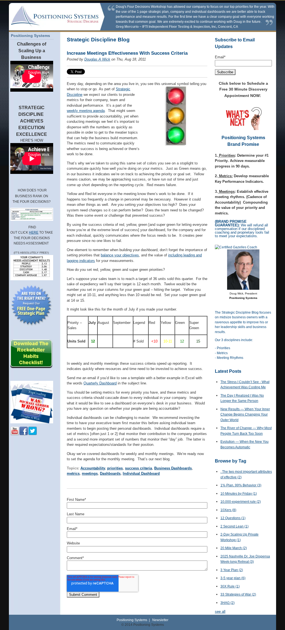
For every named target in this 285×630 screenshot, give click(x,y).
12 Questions (232, 518)
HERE (33, 232)
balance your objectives (120, 255)
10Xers (228, 510)
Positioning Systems (132, 620)
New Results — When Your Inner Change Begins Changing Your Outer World (245, 414)
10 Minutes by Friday (238, 494)
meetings (90, 473)
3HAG (227, 603)
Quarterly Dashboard (100, 383)
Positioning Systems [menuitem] (30, 35)
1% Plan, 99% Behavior (240, 485)
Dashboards (110, 473)
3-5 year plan (232, 578)
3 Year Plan (231, 570)
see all (220, 611)
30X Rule (230, 586)
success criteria (138, 468)
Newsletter (160, 620)
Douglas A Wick (97, 59)
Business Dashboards (173, 468)
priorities (115, 468)
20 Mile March (233, 548)
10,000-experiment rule (240, 502)
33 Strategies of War (238, 594)
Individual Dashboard (141, 473)
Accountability (92, 468)
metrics (73, 473)
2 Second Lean (234, 526)
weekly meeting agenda (86, 111)
